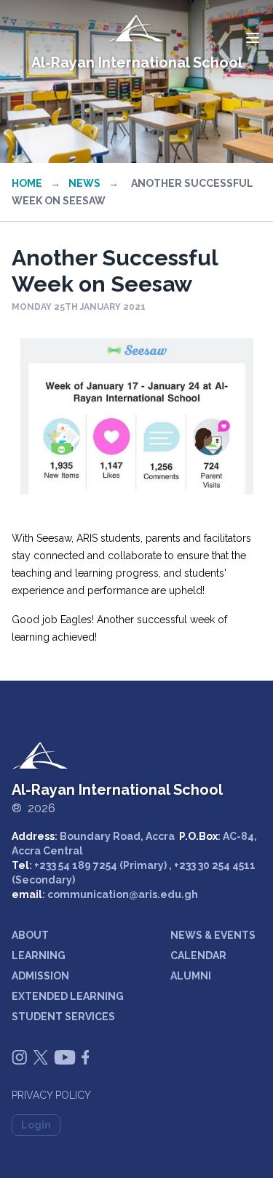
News (84, 183)
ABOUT (30, 935)
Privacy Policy (51, 1095)
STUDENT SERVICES (63, 1016)
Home (27, 183)
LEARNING (39, 955)
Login (36, 1125)
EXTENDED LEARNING (68, 996)
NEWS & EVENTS (213, 935)
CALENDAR (198, 955)
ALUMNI (190, 976)
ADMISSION (40, 976)
